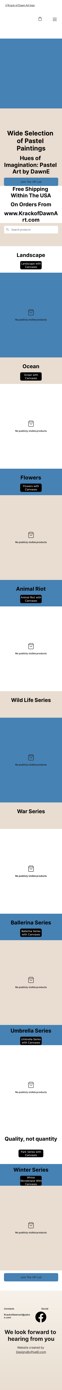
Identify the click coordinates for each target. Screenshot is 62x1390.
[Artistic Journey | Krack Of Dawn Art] (20, 19)
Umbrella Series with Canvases (31, 1041)
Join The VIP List (31, 181)
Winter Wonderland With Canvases (31, 1181)
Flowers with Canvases (31, 487)
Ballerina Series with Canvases (31, 932)
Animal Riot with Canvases (31, 599)
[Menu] (55, 19)
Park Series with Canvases (31, 1153)
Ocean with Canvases (31, 376)
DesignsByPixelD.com (31, 1352)
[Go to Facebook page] (40, 1317)
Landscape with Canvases (31, 265)
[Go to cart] (40, 19)
